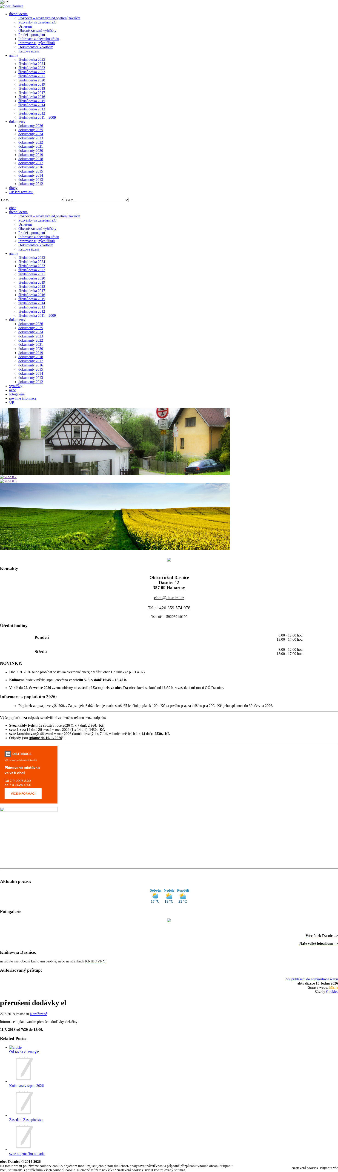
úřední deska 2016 (31, 97)
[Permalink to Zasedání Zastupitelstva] (23, 1115)
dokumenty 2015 (30, 171)
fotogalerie (17, 394)
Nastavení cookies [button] (305, 1168)
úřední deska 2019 (31, 84)
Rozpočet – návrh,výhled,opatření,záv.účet (49, 18)
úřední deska (18, 14)
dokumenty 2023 (30, 138)
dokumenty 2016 (30, 167)
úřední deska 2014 (31, 105)
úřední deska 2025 (31, 59)
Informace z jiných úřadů (36, 43)
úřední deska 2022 (31, 72)
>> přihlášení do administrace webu (312, 979)
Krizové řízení (28, 51)
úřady (13, 188)
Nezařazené (38, 1014)
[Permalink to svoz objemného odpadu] (23, 1150)
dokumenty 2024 (30, 134)
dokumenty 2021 (30, 146)
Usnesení (25, 26)
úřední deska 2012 (31, 113)
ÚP (11, 402)
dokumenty (17, 122)
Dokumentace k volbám (35, 47)
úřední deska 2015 (31, 101)
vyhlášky (15, 386)
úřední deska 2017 (31, 93)
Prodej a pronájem (31, 35)
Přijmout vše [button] (329, 1168)
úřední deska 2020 (31, 80)
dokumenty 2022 (30, 142)
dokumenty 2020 (30, 151)
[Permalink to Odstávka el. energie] (15, 1047)
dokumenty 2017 (30, 163)
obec (12, 208)
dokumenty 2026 (30, 126)
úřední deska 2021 (31, 76)
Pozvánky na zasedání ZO (37, 22)
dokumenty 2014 (30, 175)
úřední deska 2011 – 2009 (37, 117)
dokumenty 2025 (30, 130)
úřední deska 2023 (31, 68)
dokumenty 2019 (30, 155)
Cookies (332, 991)
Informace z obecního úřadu (38, 39)
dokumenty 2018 (30, 159)
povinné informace (22, 398)
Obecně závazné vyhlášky (37, 30)
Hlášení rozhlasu (21, 192)
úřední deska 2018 (31, 88)
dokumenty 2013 (30, 179)
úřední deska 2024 (31, 64)
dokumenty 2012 (30, 184)
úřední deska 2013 (31, 109)
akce (12, 390)
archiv (13, 55)
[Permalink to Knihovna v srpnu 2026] (23, 1081)
